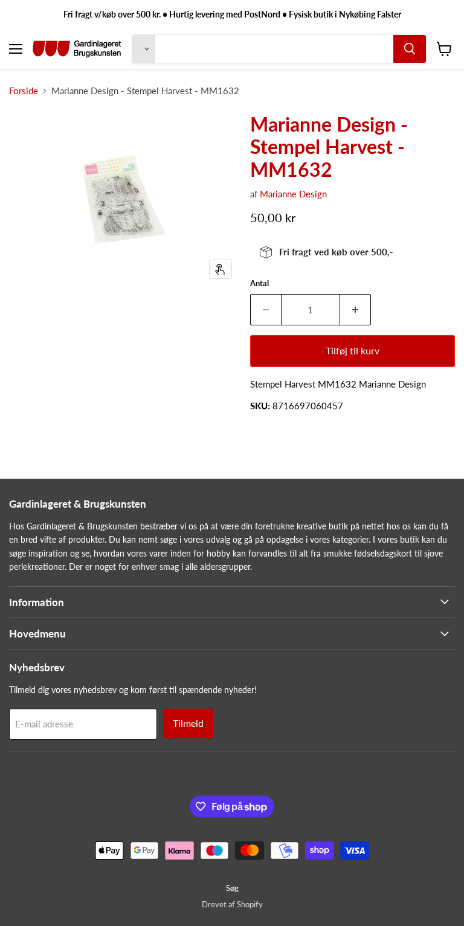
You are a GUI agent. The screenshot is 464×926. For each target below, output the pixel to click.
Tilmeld (188, 723)
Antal (259, 283)
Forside (23, 91)
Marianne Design (293, 193)
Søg (232, 888)
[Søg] (409, 49)
